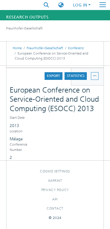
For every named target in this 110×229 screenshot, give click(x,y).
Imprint (55, 181)
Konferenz (76, 48)
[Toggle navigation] (102, 5)
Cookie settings (55, 171)
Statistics (75, 76)
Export (53, 76)
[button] (61, 5)
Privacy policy (55, 190)
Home (17, 48)
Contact (55, 208)
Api (55, 199)
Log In (80, 5)
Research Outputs (27, 17)
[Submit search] (46, 5)
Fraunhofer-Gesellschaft (45, 48)
